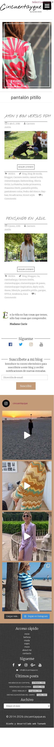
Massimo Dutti (12, 188)
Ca (38, 276)
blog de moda (35, 173)
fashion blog (26, 181)
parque (42, 290)
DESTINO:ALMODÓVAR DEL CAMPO (21, 695)
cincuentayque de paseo (32, 283)
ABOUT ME (27, 650)
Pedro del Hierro (31, 191)
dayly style (38, 286)
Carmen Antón (21, 177)
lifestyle (16, 290)
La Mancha (16, 184)
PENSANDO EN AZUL (26, 218)
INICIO (27, 634)
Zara (25, 294)
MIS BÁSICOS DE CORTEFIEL (19, 683)
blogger (8, 177)
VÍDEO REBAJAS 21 (19, 691)
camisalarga (11, 279)
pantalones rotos (13, 191)
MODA (11, 173)
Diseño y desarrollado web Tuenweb (26, 723)
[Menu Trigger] (47, 5)
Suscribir (26, 386)
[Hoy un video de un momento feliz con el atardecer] (27, 435)
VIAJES (27, 643)
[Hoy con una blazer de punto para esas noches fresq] (27, 485)
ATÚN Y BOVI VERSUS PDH (27, 116)
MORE (27, 647)
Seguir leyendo (26, 167)
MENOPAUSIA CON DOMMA (20, 687)
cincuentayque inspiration (18, 286)
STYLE (7, 294)
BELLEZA (27, 637)
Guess (7, 290)
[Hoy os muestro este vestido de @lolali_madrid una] (27, 536)
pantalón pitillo (29, 188)
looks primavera (32, 184)
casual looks (36, 177)
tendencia (17, 294)
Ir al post (15, 80)
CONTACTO (27, 653)
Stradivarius (15, 195)
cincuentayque (12, 181)
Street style (29, 195)
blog (24, 173)
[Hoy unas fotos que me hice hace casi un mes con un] (27, 586)
